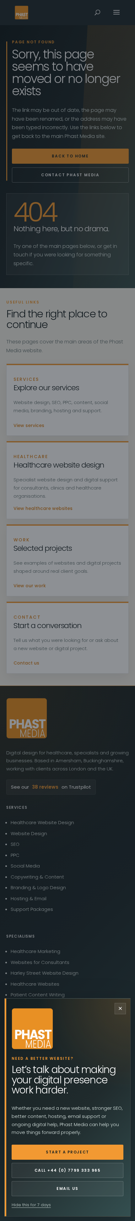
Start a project (67, 1152)
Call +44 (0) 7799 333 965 (68, 1170)
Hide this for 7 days (31, 1205)
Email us (67, 1188)
